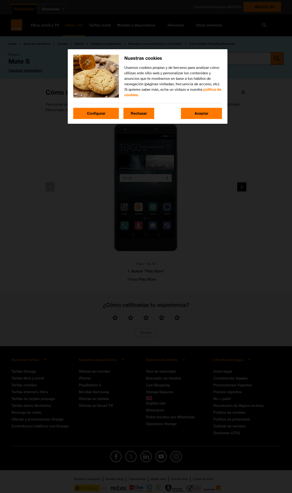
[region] (147, 86)
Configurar (96, 113)
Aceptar (201, 113)
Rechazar (139, 113)
